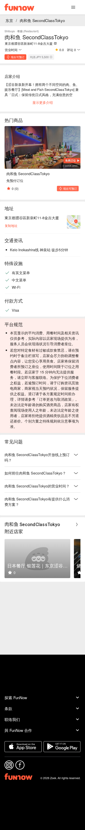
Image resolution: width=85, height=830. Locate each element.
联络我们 (12, 719)
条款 (8, 708)
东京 (9, 20)
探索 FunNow (16, 697)
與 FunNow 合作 (18, 730)
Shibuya (10, 31)
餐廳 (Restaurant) (28, 31)
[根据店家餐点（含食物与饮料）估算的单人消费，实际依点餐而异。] (51, 57)
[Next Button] (76, 524)
